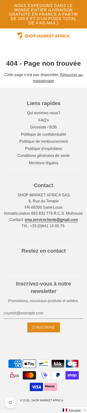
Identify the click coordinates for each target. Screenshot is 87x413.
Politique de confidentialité (43, 134)
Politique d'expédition (43, 149)
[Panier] (85, 36)
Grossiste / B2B (43, 127)
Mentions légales (43, 163)
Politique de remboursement (43, 141)
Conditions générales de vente (43, 156)
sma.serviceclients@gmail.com (51, 220)
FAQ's (43, 120)
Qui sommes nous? (43, 113)
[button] (74, 410)
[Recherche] (82, 36)
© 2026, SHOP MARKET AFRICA (41, 400)
